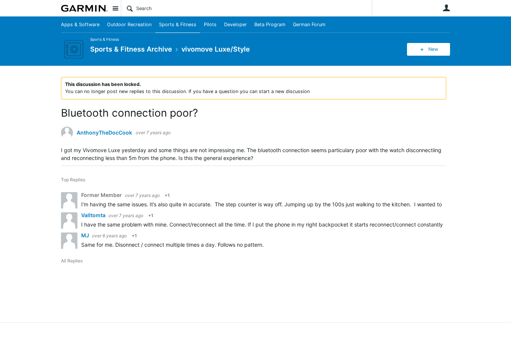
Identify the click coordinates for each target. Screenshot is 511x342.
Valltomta (94, 215)
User (446, 8)
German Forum (309, 24)
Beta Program (269, 24)
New (433, 49)
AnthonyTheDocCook (104, 133)
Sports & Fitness (177, 24)
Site (115, 8)
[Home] (84, 8)
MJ (85, 235)
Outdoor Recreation (129, 24)
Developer (235, 24)
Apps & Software (80, 24)
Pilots (210, 24)
